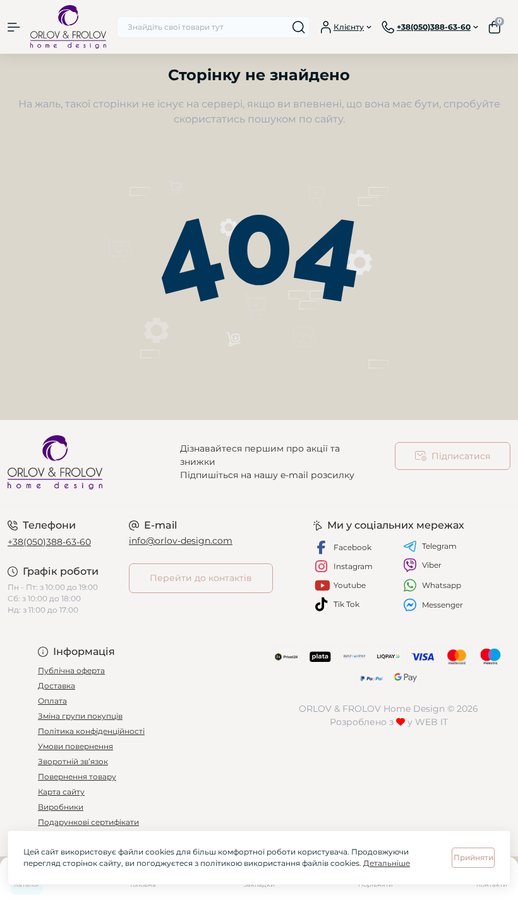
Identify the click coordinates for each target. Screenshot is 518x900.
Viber (432, 565)
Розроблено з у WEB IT (389, 722)
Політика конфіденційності (91, 731)
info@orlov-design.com (180, 540)
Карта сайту (61, 791)
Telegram (439, 546)
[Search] (298, 27)
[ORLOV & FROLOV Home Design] (86, 462)
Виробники (60, 807)
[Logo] (68, 27)
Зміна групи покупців (80, 716)
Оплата (52, 700)
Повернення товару (77, 776)
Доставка (56, 685)
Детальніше (386, 863)
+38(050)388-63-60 (49, 542)
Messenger (442, 604)
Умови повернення (75, 746)
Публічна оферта (71, 670)
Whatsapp (441, 585)
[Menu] (14, 27)
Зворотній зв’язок (73, 761)
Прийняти (473, 857)
